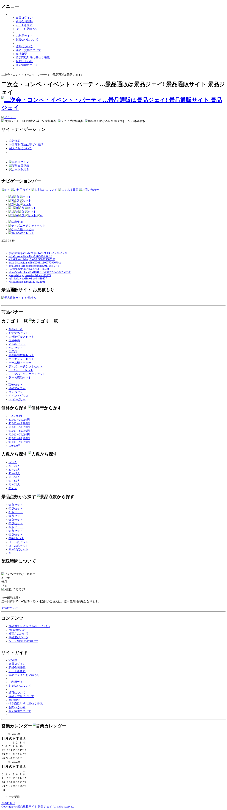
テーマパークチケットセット (27, 373)
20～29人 (14, 465)
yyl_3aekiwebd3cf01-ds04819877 (28, 278)
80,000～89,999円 (19, 438)
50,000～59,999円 (19, 427)
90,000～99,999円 (19, 441)
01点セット (16, 504)
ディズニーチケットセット (26, 366)
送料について (24, 46)
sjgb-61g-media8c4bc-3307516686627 (30, 256)
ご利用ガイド (24, 35)
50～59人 (14, 477)
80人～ (13, 488)
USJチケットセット (21, 370)
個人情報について (27, 64)
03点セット (16, 512)
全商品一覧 (16, 329)
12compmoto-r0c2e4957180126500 (29, 268)
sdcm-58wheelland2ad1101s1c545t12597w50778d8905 (40, 272)
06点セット (16, 523)
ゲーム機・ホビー (20, 362)
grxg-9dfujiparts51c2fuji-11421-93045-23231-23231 (38, 252)
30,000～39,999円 (19, 419)
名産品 (13, 351)
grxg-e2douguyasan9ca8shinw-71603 (30, 275)
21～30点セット (18, 549)
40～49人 (14, 473)
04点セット (16, 515)
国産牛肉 (14, 340)
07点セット (16, 527)
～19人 (13, 462)
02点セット (16, 508)
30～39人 (14, 469)
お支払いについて (27, 39)
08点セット (16, 530)
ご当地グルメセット (21, 336)
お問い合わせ (24, 61)
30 (10, 552)
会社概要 (21, 53)
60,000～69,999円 (19, 430)
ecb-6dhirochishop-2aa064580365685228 (32, 259)
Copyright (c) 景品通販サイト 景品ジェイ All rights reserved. (37, 806)
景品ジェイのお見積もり (24, 674)
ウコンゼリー (17, 399)
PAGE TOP (8, 803)
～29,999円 (15, 415)
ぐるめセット (17, 344)
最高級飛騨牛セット (21, 355)
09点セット (16, 534)
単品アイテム (17, 388)
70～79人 (14, 484)
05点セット (16, 519)
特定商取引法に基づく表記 (33, 57)
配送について (9, 607)
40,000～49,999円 (19, 423)
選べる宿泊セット (20, 377)
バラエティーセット (21, 358)
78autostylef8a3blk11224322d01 (27, 281)
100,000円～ (16, 445)
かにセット (16, 347)
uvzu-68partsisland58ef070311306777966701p (35, 262)
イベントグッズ (18, 395)
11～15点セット (18, 541)
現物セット (16, 384)
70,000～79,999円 (19, 434)
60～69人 (14, 480)
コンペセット (17, 391)
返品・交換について (28, 50)
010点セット (16, 538)
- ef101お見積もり (27, 28)
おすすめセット (18, 332)
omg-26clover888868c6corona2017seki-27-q (34, 265)
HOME (13, 660)
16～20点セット (18, 545)
